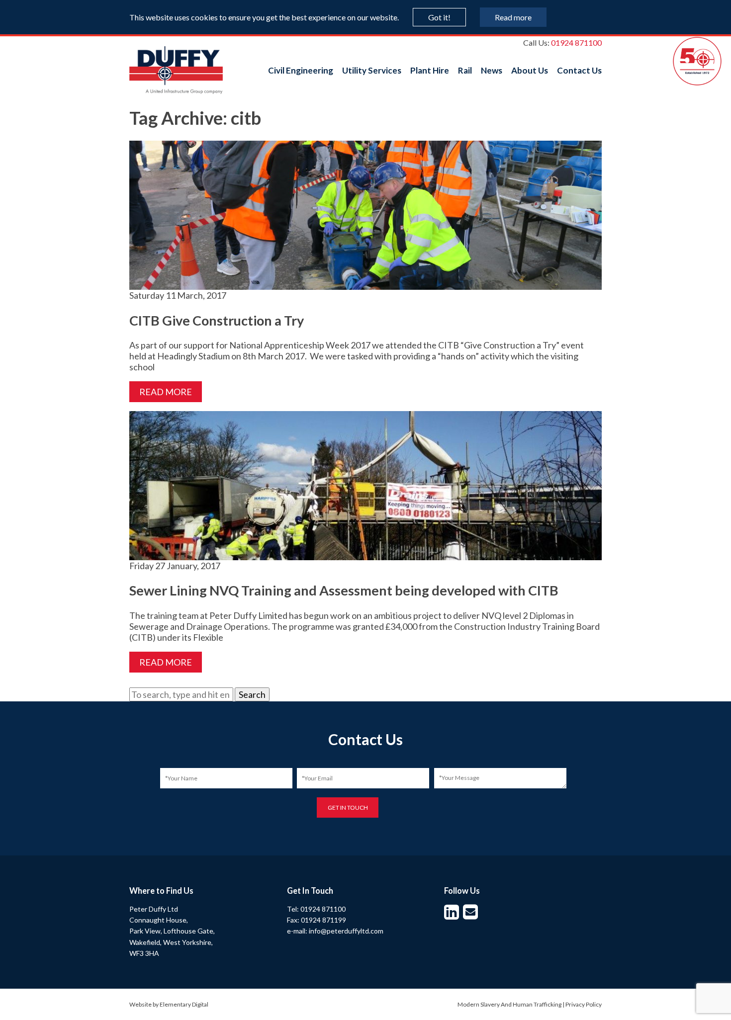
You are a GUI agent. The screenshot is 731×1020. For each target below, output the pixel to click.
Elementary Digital (184, 1004)
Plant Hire (429, 70)
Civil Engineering (300, 70)
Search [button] (252, 694)
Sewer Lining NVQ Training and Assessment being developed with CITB (343, 590)
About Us (529, 70)
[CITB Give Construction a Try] (365, 284)
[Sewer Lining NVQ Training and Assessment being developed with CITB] (365, 554)
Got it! (439, 17)
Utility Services (371, 70)
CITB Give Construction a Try (216, 320)
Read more (513, 17)
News (491, 70)
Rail (465, 70)
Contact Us (579, 70)
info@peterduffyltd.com (346, 931)
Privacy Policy (583, 1004)
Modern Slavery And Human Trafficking (509, 1004)
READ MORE (165, 391)
